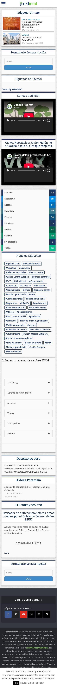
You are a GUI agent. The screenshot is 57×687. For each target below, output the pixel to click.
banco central (37, 272)
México (10, 311)
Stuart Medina (13, 333)
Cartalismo (12, 285)
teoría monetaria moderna (19, 338)
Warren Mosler (14, 351)
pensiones (12, 320)
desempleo (41, 285)
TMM (48, 342)
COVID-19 (26, 285)
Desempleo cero (28, 458)
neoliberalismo (25, 311)
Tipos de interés (33, 342)
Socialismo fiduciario (41, 329)
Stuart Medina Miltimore (36, 333)
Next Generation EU (16, 316)
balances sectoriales (16, 272)
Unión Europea (38, 347)
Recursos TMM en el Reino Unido (31, 39)
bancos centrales (41, 276)
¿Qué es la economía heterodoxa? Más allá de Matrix (27, 488)
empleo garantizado (16, 294)
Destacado (26, 19)
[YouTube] (23, 614)
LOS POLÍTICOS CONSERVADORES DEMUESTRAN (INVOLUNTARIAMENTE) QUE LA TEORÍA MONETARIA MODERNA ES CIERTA (28, 469)
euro (32, 294)
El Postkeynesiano (28, 505)
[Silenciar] (44, 120)
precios (32, 325)
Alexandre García (32, 263)
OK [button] (16, 683)
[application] (28, 116)
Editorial (36, 19)
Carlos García (37, 281)
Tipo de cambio (14, 342)
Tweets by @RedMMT (12, 89)
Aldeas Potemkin (28, 480)
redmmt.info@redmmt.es (37, 647)
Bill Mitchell (20, 281)
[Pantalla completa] (48, 120)
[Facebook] (8, 614)
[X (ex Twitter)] (15, 614)
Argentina (11, 268)
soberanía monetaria (17, 329)
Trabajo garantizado (16, 347)
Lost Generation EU (16, 307)
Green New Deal (15, 298)
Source (6, 553)
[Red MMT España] (28, 3)
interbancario (40, 303)
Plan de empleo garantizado (34, 320)
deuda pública (13, 290)
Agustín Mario (13, 263)
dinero (27, 290)
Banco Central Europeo (18, 276)
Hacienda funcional (36, 298)
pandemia (35, 316)
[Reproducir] (8, 120)
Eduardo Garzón (42, 290)
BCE (9, 281)
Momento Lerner (38, 307)
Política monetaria (15, 325)
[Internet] (39, 614)
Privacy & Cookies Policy (32, 682)
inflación (25, 303)
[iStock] (46, 614)
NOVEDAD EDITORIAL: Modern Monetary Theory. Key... (32, 25)
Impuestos (12, 303)
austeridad (25, 268)
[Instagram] (31, 614)
